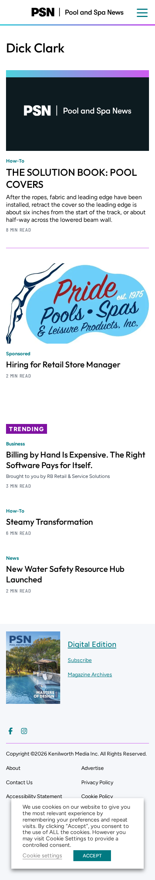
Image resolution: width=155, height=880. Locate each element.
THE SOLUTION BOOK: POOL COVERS (71, 178)
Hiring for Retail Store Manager (63, 364)
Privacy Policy (97, 782)
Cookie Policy (97, 796)
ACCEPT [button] (92, 855)
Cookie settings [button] (42, 855)
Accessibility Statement (34, 796)
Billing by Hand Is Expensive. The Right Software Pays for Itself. (75, 459)
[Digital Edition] (33, 700)
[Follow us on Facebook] (10, 731)
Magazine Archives (90, 674)
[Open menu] (142, 12)
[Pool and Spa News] (77, 12)
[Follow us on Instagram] (24, 731)
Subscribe (80, 660)
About (13, 768)
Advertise (92, 768)
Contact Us (19, 782)
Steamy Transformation (49, 521)
